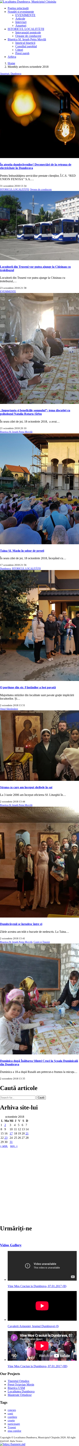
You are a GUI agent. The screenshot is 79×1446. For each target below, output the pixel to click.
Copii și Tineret (42, 941)
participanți (14, 1424)
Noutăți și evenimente (21, 11)
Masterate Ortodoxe (20, 1395)
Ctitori (19, 49)
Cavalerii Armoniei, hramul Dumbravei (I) (33, 1326)
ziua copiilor (14, 1430)
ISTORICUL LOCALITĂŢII (26, 29)
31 (11, 1142)
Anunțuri (20, 25)
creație (11, 1420)
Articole (20, 18)
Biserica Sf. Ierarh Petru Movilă (27, 39)
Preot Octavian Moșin (21, 1384)
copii (10, 1413)
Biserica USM (16, 1388)
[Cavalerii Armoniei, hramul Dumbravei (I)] (42, 1319)
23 (5, 1137)
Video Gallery (11, 1245)
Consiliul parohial (26, 46)
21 (27, 1133)
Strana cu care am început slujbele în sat (26, 787)
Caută (41, 1097)
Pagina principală (18, 8)
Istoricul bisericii (25, 42)
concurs (12, 1410)
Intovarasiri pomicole (28, 32)
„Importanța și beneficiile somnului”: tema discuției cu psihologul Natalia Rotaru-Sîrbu (35, 412)
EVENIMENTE (25, 15)
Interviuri (20, 22)
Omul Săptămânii (9, 708)
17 (11, 1133)
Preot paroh (22, 53)
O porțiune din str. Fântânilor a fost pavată (28, 687)
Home (11, 63)
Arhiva (12, 56)
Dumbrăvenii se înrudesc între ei (21, 924)
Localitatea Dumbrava (21, 1391)
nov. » (14, 1146)
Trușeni (12, 1427)
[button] (12, 1444)
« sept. (4, 1146)
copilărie (12, 1417)
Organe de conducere (28, 36)
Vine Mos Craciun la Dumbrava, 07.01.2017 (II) (37, 1286)
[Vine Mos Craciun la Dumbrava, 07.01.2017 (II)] (42, 1279)
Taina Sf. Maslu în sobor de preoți (22, 550)
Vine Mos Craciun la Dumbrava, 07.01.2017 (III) (37, 1366)
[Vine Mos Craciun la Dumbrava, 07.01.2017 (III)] (42, 1359)
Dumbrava (16, 73)
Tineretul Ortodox (18, 1381)
